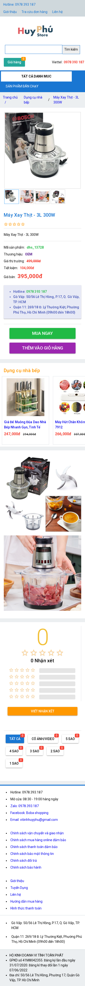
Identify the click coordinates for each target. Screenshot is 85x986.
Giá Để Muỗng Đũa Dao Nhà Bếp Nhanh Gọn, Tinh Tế (25, 424)
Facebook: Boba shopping (29, 813)
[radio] (25, 653)
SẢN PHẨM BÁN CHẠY (22, 86)
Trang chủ (10, 99)
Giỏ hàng (14, 62)
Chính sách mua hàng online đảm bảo (38, 840)
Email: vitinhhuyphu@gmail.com (34, 820)
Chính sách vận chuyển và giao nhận (37, 833)
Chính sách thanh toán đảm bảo (34, 847)
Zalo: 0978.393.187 (24, 806)
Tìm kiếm (71, 49)
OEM (28, 254)
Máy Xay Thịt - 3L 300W (66, 99)
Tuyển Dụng (19, 888)
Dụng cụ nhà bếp (33, 99)
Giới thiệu (10, 12)
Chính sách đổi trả (23, 860)
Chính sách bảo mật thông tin (32, 854)
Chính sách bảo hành (25, 867)
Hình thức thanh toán (26, 908)
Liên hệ (57, 12)
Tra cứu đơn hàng (34, 12)
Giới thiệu (17, 881)
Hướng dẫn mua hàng (26, 901)
